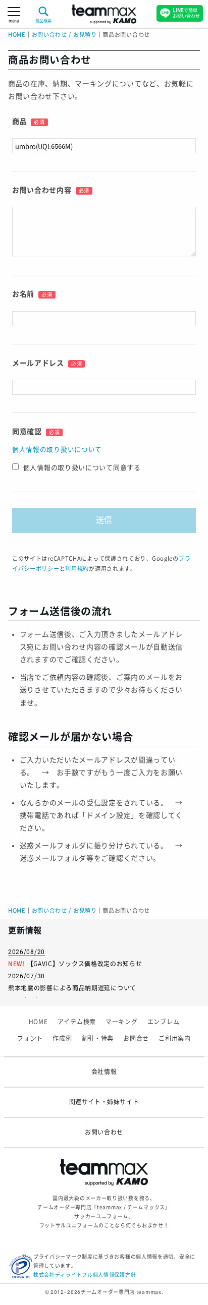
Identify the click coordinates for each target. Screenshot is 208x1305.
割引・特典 (98, 1038)
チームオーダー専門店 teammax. (122, 1292)
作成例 (62, 1038)
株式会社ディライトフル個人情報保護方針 (84, 1275)
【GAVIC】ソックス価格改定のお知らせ (84, 964)
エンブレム (163, 1022)
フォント (30, 1038)
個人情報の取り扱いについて (57, 449)
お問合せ (136, 1038)
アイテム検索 (77, 1022)
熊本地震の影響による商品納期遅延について (72, 988)
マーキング (122, 1022)
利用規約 (77, 569)
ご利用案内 (175, 1038)
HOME (17, 35)
